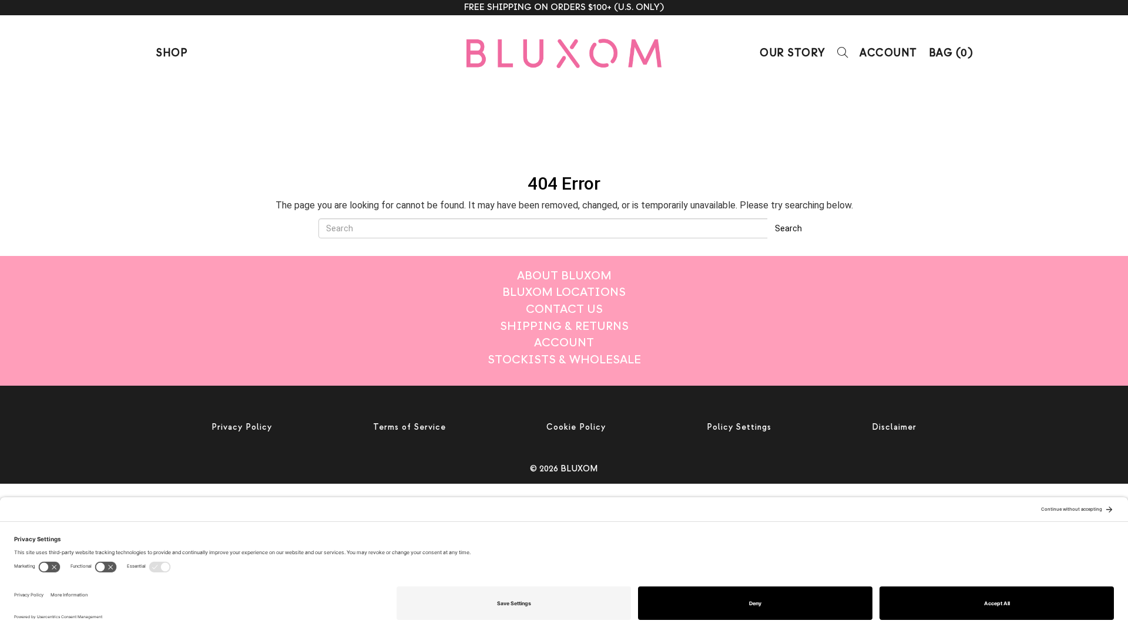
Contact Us (564, 309)
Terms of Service (409, 427)
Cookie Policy (576, 427)
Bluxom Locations (564, 292)
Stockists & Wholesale (564, 359)
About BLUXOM (564, 275)
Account (888, 53)
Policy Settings (739, 427)
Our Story (792, 53)
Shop (171, 53)
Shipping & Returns (564, 326)
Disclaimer (894, 427)
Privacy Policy (242, 427)
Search (788, 228)
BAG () (951, 53)
